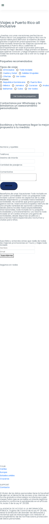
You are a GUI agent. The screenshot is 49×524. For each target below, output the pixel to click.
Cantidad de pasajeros (11, 164)
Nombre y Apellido (9, 147)
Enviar (8, 185)
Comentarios (6, 171)
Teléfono (4, 154)
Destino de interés (9, 157)
